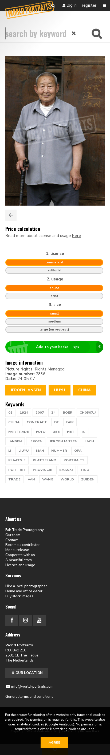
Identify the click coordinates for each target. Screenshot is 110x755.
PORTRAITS (74, 460)
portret (17, 469)
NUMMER (59, 450)
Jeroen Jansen (26, 390)
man (40, 450)
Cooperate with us (20, 554)
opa (77, 450)
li (9, 450)
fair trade (18, 431)
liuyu (23, 450)
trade (14, 479)
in (83, 431)
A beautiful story (18, 559)
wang (47, 479)
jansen (15, 441)
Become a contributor (22, 544)
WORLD (67, 479)
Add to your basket (68, 346)
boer (67, 412)
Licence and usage (20, 565)
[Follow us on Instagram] (25, 620)
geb (56, 431)
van (31, 479)
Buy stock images (19, 596)
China (84, 390)
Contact (11, 539)
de (56, 422)
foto (40, 431)
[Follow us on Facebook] (11, 620)
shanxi (66, 469)
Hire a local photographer (26, 586)
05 (10, 412)
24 (53, 412)
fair (70, 422)
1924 (24, 412)
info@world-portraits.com (32, 686)
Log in (72, 5)
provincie (42, 469)
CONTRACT (37, 422)
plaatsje (17, 460)
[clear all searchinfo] (74, 33)
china (13, 422)
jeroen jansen (63, 441)
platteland (44, 460)
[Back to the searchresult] (11, 215)
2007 (40, 412)
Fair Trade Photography (24, 529)
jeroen (35, 441)
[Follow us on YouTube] (39, 620)
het (70, 431)
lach (89, 441)
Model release (17, 549)
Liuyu (59, 390)
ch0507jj (88, 412)
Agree (54, 742)
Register (89, 5)
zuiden (88, 479)
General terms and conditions (29, 696)
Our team (12, 534)
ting (84, 469)
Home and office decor (23, 591)
